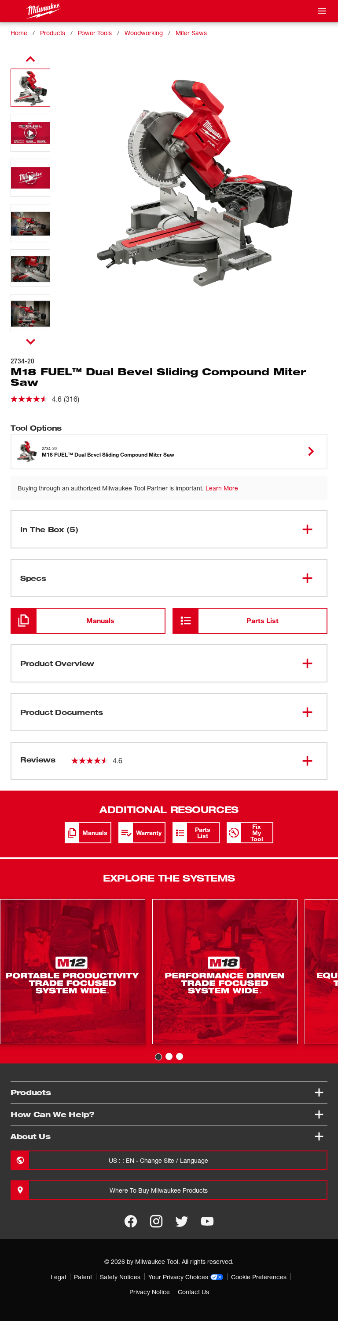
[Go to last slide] (30, 59)
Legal (58, 1277)
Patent (83, 1277)
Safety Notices (120, 1277)
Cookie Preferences (259, 1277)
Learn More (222, 488)
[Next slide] (30, 341)
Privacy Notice (149, 1292)
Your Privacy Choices (178, 1277)
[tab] (158, 1056)
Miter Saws (191, 32)
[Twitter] (181, 1221)
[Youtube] (207, 1221)
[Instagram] (156, 1221)
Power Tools (95, 32)
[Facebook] (130, 1221)
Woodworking (144, 32)
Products (52, 32)
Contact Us (193, 1292)
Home (19, 32)
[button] (30, 88)
